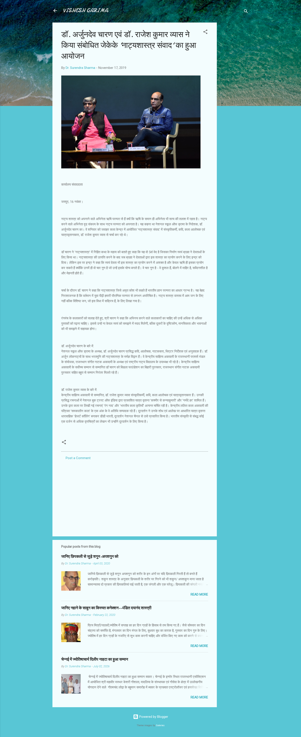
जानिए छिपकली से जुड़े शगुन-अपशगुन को (89, 556)
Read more (199, 594)
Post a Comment (78, 458)
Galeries (160, 725)
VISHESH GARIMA (85, 10)
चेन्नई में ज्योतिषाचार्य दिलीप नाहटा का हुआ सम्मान (94, 659)
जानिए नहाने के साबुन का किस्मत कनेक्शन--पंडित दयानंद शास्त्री (106, 608)
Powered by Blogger (153, 717)
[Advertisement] (234, 89)
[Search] (246, 12)
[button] (205, 32)
